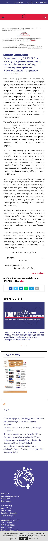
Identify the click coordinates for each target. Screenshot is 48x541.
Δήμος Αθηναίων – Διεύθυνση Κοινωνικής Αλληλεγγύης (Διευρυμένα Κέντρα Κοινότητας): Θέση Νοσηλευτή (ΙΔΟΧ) (23, 449)
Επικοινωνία (41, 2)
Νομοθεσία (19, 2)
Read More (33, 538)
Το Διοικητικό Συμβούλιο (7, 3)
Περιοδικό (5, 494)
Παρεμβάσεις (6, 508)
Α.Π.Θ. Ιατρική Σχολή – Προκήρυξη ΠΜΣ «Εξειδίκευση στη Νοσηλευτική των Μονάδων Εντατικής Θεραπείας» (23, 422)
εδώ (22, 281)
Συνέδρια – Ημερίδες (9, 513)
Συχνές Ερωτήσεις (29, 3)
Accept (23, 538)
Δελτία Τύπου (6, 510)
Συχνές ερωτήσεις (8, 515)
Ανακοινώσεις (8, 55)
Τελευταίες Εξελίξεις (20, 55)
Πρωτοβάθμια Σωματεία (10, 496)
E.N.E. (6, 410)
